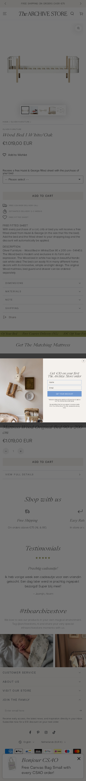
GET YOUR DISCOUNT (64, 394)
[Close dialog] (83, 361)
